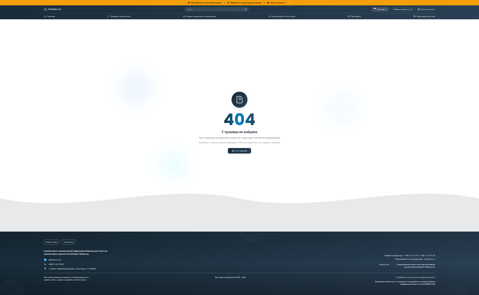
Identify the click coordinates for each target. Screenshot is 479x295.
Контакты (68, 242)
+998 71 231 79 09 (55, 264)
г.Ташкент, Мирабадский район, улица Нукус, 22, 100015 (72, 269)
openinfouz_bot (54, 260)
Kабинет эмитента (401, 9)
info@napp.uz (429, 259)
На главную (241, 150)
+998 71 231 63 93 (427, 255)
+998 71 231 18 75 (411, 255)
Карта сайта (52, 242)
